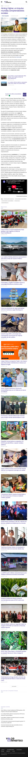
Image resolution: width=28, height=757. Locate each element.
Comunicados (6, 5)
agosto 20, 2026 (4, 393)
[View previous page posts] (13, 89)
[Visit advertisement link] (14, 94)
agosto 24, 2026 (4, 234)
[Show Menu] (1, 2)
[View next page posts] (15, 89)
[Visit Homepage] (8, 2)
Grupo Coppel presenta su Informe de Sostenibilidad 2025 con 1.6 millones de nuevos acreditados (13, 390)
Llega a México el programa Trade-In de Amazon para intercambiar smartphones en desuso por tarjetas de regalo (14, 362)
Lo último (2, 749)
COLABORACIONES (10, 749)
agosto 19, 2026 (4, 446)
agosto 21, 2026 (4, 311)
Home (2, 5)
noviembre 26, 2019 (14, 15)
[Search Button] (26, 2)
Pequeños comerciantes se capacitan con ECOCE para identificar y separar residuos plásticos (12, 443)
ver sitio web (18, 57)
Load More (14, 686)
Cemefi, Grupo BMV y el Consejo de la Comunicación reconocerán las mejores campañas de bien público (11, 335)
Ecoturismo (17, 200)
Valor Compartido (5, 15)
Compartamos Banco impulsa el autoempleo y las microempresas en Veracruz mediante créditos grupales (13, 496)
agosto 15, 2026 (4, 682)
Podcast (2, 751)
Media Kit (8, 751)
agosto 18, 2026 (4, 499)
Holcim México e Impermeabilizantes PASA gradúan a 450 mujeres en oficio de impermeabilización (17, 77)
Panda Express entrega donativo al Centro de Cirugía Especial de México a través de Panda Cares (13, 678)
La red (3, 491)
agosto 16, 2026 (4, 629)
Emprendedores (5, 202)
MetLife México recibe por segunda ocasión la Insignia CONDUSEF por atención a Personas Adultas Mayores (13, 625)
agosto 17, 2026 (4, 576)
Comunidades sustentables (7, 200)
